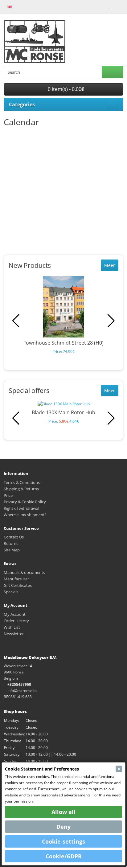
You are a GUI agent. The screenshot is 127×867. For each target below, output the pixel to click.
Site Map (12, 550)
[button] (111, 321)
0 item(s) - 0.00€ (65, 89)
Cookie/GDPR (64, 856)
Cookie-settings (63, 841)
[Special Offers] (27, 6)
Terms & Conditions (22, 482)
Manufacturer (16, 579)
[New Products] (20, 6)
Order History (16, 621)
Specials (11, 592)
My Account (15, 614)
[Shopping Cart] (115, 6)
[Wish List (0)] (109, 6)
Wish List (12, 627)
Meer (109, 265)
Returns (11, 543)
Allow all (63, 812)
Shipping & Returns (21, 489)
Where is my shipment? (25, 514)
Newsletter (14, 633)
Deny (63, 826)
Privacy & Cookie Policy (25, 502)
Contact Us (14, 537)
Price (8, 495)
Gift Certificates (18, 585)
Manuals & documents (24, 572)
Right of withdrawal (21, 508)
